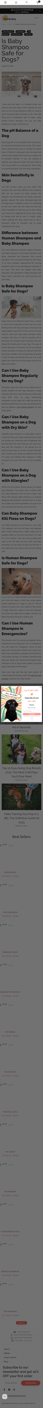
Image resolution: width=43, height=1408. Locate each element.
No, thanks (31, 720)
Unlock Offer (31, 714)
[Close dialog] (41, 687)
